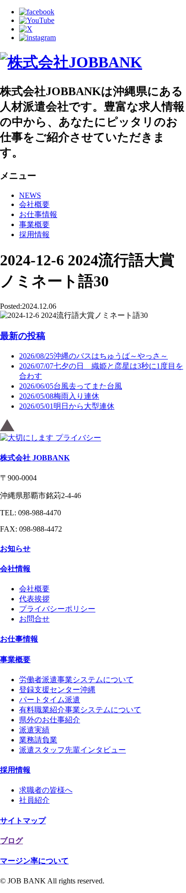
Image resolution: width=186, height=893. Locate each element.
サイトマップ (23, 821)
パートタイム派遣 (49, 700)
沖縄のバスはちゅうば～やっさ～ (93, 356)
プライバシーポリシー (57, 609)
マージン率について (34, 861)
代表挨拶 (34, 599)
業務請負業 (38, 740)
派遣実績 (34, 730)
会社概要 (34, 204)
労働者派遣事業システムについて (76, 679)
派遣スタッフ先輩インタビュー (72, 750)
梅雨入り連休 (59, 396)
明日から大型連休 (66, 406)
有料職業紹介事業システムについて (80, 710)
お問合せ (34, 619)
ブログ (11, 841)
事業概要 (34, 224)
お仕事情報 (38, 214)
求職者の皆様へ (45, 790)
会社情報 (15, 569)
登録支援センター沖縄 (57, 690)
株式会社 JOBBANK (35, 458)
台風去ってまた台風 (70, 386)
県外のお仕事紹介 (49, 720)
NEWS (30, 195)
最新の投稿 (22, 336)
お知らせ (15, 549)
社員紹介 (34, 800)
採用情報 (34, 234)
